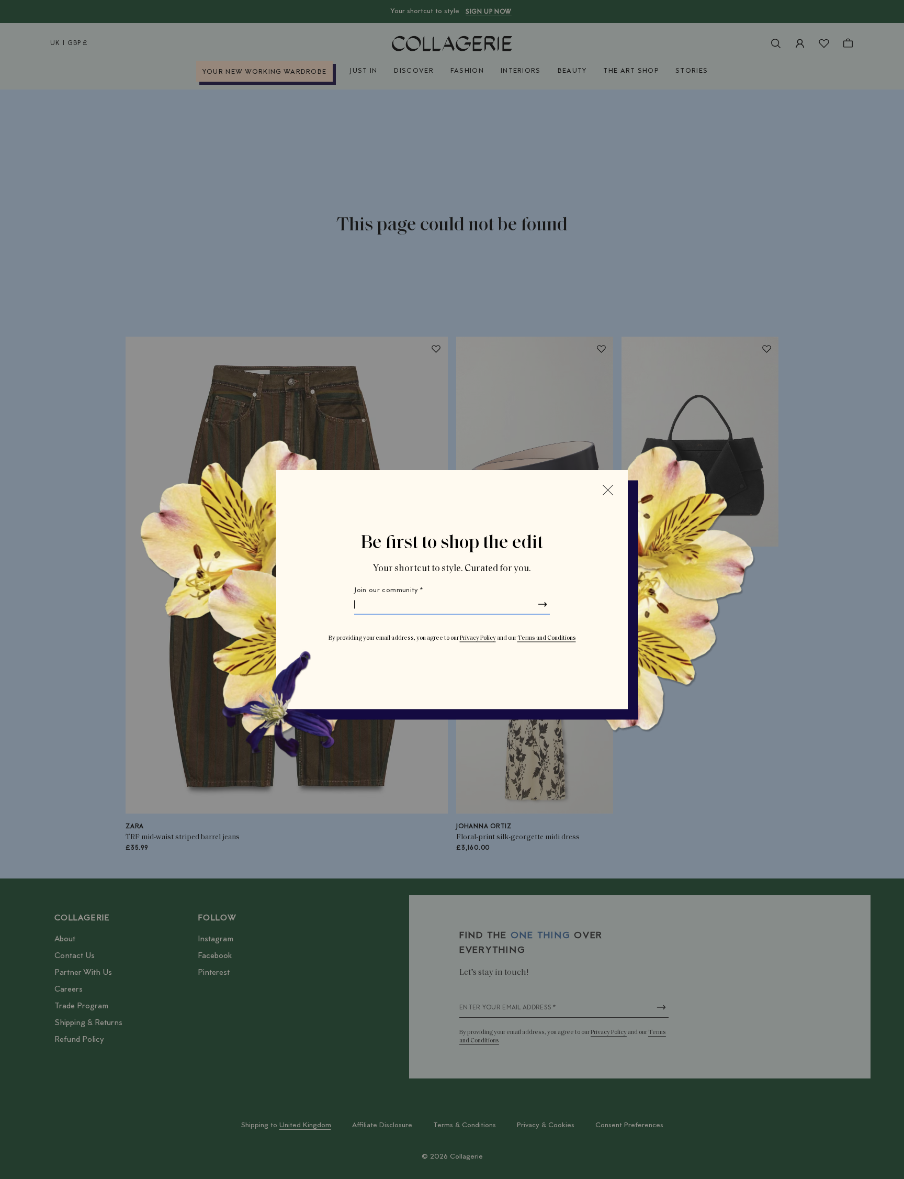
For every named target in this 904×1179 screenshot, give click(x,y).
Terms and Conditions (546, 638)
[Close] (608, 490)
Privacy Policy (478, 638)
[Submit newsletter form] (542, 604)
